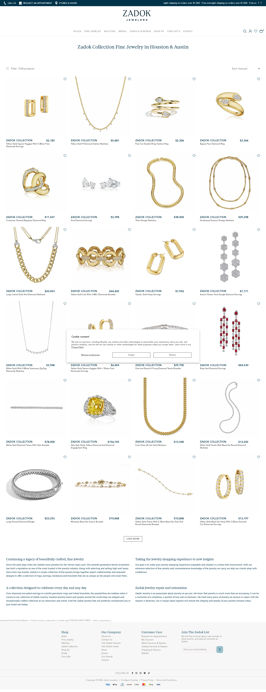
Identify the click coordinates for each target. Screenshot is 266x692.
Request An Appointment (154, 636)
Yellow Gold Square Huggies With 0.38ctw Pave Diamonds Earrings (28, 145)
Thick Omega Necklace (145, 221)
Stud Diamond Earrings (81, 221)
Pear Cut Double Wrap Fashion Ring (151, 144)
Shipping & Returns (151, 650)
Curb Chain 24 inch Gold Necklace (150, 445)
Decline (172, 355)
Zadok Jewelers (137, 16)
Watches (65, 643)
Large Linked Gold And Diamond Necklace (25, 295)
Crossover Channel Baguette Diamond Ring (26, 221)
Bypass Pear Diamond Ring (212, 144)
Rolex (64, 636)
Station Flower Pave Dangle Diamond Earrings (221, 295)
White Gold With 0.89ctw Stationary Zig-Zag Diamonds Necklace (26, 370)
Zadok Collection (19, 140)
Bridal (64, 653)
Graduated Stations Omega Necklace (217, 221)
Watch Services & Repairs (153, 643)
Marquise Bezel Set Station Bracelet (87, 522)
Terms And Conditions (167, 680)
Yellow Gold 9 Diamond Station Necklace (89, 144)
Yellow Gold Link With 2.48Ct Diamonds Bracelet (93, 295)
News (104, 650)
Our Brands (107, 657)
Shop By (65, 650)
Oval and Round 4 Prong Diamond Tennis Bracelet (158, 369)
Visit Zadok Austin (110, 646)
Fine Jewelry (67, 640)
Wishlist (145, 653)
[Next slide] (261, 3)
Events (104, 653)
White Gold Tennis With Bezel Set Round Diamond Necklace (223, 446)
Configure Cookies (129, 680)
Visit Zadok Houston (111, 643)
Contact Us (106, 640)
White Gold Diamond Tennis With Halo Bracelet (27, 445)
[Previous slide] (259, 3)
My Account (147, 640)
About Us (106, 636)
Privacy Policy (77, 347)
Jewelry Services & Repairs (154, 646)
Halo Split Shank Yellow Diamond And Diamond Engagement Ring (92, 446)
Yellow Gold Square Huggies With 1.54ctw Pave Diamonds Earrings (92, 370)
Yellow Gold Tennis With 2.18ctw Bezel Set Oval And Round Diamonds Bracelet (159, 523)
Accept (131, 355)
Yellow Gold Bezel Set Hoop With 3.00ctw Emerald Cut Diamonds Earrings (223, 523)
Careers (105, 660)
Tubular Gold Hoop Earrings (148, 295)
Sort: (234, 69)
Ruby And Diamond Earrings (213, 369)
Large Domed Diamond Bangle (20, 522)
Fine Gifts (66, 657)
